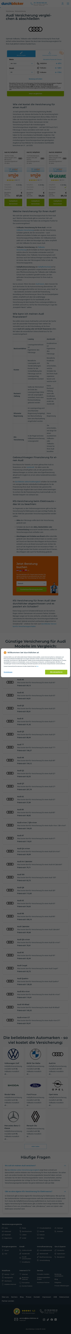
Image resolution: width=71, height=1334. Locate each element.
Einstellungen (8, 672)
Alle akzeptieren (56, 672)
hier (37, 666)
